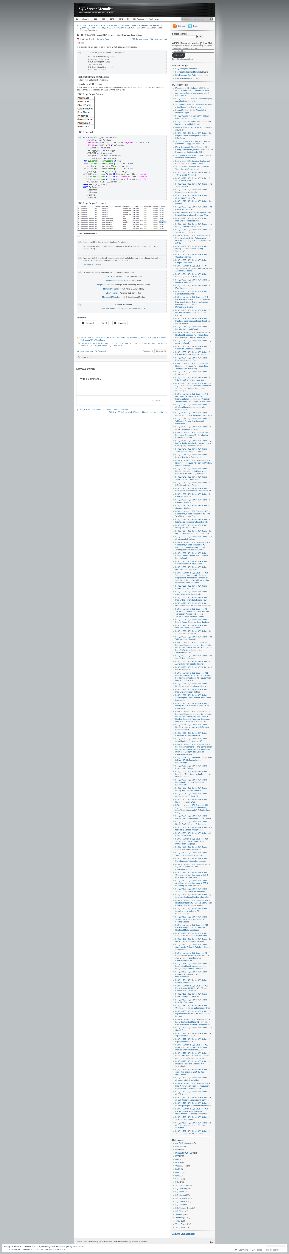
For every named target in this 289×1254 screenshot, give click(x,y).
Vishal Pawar (117, 28)
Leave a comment (160, 39)
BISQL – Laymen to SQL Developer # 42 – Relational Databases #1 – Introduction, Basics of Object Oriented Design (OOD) (192, 334)
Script (133, 25)
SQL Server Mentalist (96, 9)
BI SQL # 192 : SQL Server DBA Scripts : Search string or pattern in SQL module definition (191, 911)
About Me (85, 19)
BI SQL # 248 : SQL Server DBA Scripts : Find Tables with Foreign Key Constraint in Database (193, 421)
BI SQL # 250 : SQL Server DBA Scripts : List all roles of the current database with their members (193, 407)
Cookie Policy (59, 1249)
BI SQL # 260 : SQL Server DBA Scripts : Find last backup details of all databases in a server (193, 312)
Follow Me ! (178, 55)
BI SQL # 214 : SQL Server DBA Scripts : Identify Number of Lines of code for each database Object (192, 727)
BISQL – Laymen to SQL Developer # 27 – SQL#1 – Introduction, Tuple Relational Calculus (192, 866)
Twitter (112, 309)
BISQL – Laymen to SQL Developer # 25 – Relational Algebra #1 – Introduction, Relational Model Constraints (192, 927)
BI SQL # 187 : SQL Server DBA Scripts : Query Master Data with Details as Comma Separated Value (192, 947)
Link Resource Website (92, 265)
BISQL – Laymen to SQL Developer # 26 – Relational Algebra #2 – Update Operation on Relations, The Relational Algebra (193, 902)
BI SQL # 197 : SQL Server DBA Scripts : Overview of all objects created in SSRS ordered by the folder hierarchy (191, 875)
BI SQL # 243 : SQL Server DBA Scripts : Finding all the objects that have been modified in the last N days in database (191, 471)
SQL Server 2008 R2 (155, 343)
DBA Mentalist (111, 293)
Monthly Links (154, 19)
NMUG (178, 1163)
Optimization (119, 25)
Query (127, 25)
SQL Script (133, 343)
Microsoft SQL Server (99, 25)
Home (77, 19)
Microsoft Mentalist (110, 289)
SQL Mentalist (142, 25)
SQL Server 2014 (182, 1198)
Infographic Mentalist (105, 285)
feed (181, 26)
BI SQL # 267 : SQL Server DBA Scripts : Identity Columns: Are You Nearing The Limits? (191, 248)
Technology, (100, 28)
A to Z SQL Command (184, 1143)
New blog (179, 1159)
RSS (145, 309)
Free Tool (179, 1146)
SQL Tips (179, 1205)
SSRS (112, 19)
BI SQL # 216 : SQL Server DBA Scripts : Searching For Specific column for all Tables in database (193, 697)
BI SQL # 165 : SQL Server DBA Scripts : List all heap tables (104, 410)
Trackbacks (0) (148, 351)
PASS (177, 1169)
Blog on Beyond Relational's (187, 69)
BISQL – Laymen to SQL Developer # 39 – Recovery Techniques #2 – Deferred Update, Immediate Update (193, 462)
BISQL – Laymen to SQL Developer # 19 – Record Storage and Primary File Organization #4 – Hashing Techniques (192, 1111)
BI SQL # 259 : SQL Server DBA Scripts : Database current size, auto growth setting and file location (192, 320)
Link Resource (138, 19)
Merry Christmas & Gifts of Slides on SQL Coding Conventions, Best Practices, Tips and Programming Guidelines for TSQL (194, 149)
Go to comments (142, 39)
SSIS (103, 19)
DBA (82, 343)
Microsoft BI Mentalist (111, 297)
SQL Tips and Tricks (183, 1208)
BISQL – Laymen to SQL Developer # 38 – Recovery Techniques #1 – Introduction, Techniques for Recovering (192, 366)
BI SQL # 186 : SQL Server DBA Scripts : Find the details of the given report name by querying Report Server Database (193, 966)
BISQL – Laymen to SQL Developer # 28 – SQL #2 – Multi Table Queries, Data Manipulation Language (192, 841)
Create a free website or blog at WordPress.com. (95, 1242)
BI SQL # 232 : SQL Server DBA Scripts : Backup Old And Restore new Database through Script (191, 555)
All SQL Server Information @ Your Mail (192, 43)
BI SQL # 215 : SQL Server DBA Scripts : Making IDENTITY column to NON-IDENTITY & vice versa (193, 705)
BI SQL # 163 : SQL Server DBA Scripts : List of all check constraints (136, 412)
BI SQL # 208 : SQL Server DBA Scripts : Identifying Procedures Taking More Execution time (191, 782)
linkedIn (120, 309)
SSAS (121, 19)
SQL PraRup (154, 25)
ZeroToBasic (180, 1227)
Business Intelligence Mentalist (118, 281)
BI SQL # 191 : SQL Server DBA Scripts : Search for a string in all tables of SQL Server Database (191, 919)
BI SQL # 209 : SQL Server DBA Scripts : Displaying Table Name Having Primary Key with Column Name (193, 774)
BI (128, 19)
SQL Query (152, 337)
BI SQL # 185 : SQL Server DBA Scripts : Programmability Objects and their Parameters (191, 974)
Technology (180, 1214)
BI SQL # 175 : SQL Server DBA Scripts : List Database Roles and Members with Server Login (193, 1063)
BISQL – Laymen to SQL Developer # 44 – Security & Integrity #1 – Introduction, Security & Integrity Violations (193, 268)
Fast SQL (88, 343)
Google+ (127, 309)
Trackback (102, 351)
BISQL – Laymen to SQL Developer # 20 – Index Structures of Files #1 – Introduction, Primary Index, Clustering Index (192, 1085)
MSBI (111, 25)
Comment (157, 400)
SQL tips (94, 346)
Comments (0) (161, 351)
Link (88, 25)
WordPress (136, 309)
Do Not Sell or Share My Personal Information (130, 1242)
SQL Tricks (102, 346)
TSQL (108, 28)
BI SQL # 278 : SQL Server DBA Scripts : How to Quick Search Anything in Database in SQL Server (193, 135)
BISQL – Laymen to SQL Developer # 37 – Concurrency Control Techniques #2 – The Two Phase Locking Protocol (192, 513)
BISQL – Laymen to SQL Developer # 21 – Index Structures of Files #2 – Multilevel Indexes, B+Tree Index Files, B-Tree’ (192, 1047)
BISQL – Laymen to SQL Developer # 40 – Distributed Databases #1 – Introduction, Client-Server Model (192, 435)
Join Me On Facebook (183, 1233)
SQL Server (90, 28)
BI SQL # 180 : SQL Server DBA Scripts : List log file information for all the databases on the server (193, 1013)
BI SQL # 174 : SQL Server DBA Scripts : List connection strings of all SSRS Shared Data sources (193, 1072)
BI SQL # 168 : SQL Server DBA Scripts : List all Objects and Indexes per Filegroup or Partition (193, 1125)
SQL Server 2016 (182, 1202)
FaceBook (105, 309)
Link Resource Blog (183, 75)
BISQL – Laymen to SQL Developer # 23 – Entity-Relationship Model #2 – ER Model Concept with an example (192, 988)
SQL (95, 19)
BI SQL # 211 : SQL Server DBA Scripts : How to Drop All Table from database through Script (193, 760)
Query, (178, 1176)
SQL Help (113, 343)
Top (211, 1242)
